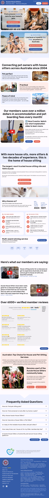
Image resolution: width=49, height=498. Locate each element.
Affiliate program (7, 477)
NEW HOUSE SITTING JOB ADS (36, 203)
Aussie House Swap (34, 486)
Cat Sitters (39, 480)
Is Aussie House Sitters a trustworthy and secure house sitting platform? (24, 434)
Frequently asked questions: (27, 461)
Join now (45, 3)
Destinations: (23, 463)
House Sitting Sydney (31, 463)
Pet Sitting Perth (40, 467)
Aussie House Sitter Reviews (10, 473)
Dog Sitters (34, 480)
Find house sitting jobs (21, 3)
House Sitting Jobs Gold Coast (30, 475)
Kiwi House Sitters (26, 486)
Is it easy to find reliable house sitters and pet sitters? (24, 424)
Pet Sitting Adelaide (32, 467)
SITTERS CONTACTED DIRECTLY (44, 204)
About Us (4, 469)
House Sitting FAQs (7, 475)
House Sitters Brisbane (32, 477)
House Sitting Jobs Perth (29, 474)
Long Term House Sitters (28, 481)
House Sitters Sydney (37, 476)
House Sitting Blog (7, 471)
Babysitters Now (43, 486)
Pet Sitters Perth (28, 480)
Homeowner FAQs (34, 439)
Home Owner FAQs (27, 462)
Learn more (29, 141)
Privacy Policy (6, 481)
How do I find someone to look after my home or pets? (24, 411)
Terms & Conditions (7, 479)
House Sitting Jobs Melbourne (30, 473)
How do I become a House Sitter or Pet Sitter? (24, 420)
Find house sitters (10, 3)
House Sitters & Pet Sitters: (27, 476)
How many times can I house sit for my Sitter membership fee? (24, 429)
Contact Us (5, 483)
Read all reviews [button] (34, 309)
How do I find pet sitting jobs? (24, 406)
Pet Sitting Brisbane (24, 467)
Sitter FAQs (44, 439)
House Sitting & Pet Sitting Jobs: (28, 472)
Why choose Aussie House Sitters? (24, 415)
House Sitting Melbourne (40, 463)
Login (39, 3)
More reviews (44, 348)
